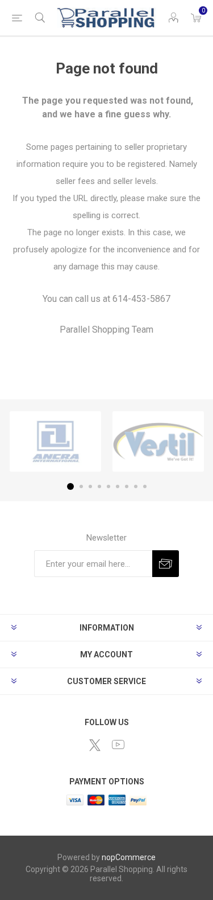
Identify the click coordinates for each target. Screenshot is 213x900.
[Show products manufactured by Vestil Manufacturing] (158, 441)
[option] (55, 441)
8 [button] (135, 486)
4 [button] (99, 486)
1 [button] (70, 486)
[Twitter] (95, 745)
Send (165, 563)
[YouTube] (118, 744)
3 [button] (90, 486)
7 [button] (126, 486)
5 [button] (108, 486)
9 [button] (145, 486)
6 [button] (117, 486)
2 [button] (81, 486)
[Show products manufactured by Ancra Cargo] (55, 441)
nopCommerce (129, 857)
